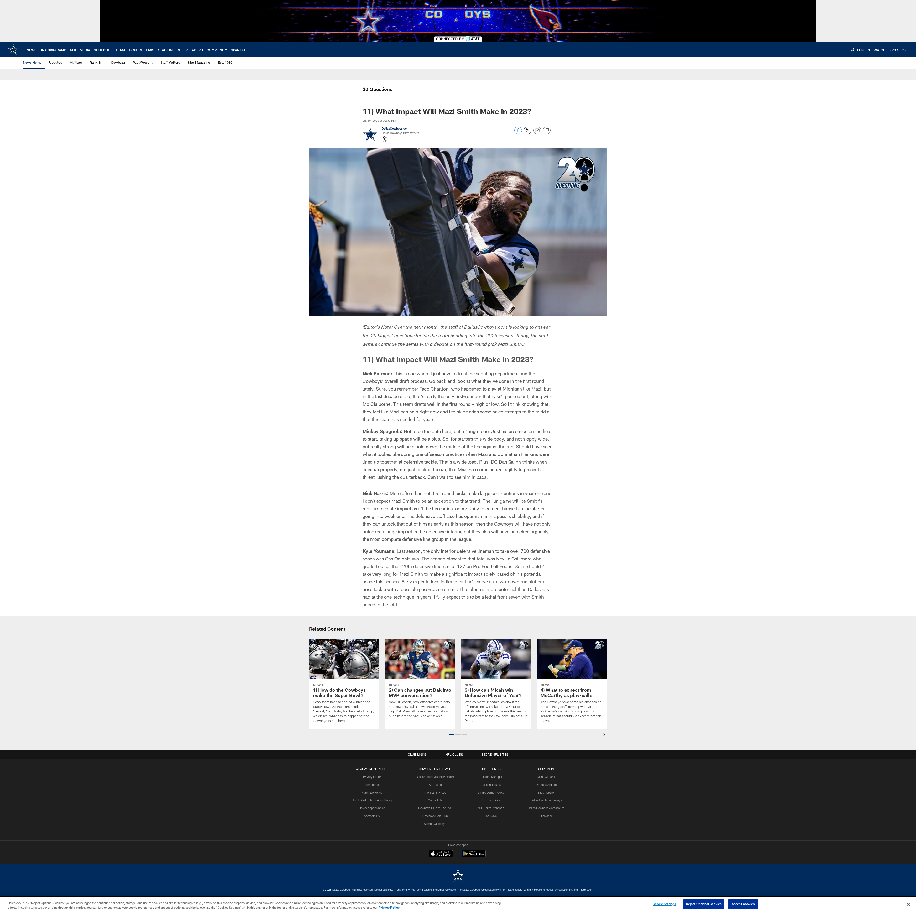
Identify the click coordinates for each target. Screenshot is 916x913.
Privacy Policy (372, 776)
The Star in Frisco (435, 792)
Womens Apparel (546, 784)
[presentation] (605, 735)
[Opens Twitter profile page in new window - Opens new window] (384, 139)
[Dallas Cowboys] (458, 876)
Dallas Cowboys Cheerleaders (435, 776)
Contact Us (435, 800)
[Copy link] (547, 131)
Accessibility (372, 816)
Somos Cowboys (435, 823)
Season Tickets (491, 784)
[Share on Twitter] (527, 133)
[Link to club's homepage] (13, 49)
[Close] (908, 904)
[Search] (852, 49)
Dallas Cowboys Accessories (546, 808)
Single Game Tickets (491, 792)
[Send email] (537, 133)
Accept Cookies (743, 904)
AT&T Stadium (435, 784)
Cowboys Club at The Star (435, 808)
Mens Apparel (546, 776)
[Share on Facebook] (518, 133)
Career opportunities (372, 808)
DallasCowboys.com (395, 128)
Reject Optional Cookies (704, 904)
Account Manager (491, 776)
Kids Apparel (546, 792)
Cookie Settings (664, 904)
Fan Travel (491, 816)
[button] (451, 734)
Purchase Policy (372, 792)
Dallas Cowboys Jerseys (546, 800)
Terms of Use (372, 784)
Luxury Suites (491, 800)
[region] (458, 904)
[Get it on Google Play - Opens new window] (473, 856)
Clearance (546, 816)
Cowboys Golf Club (435, 816)
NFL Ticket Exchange (491, 808)
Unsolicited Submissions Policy (372, 800)
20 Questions (377, 89)
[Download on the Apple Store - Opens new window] (440, 854)
